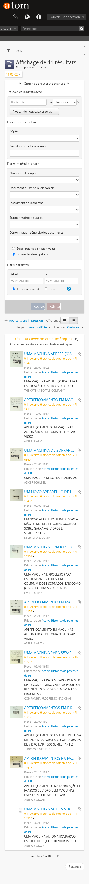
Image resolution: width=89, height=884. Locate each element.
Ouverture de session (65, 17)
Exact (53, 289)
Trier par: (20, 327)
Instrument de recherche (26, 203)
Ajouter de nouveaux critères (32, 111)
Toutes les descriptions (32, 254)
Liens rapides (38, 17)
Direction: (59, 327)
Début (14, 274)
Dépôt (14, 131)
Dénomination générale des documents (36, 232)
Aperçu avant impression (25, 320)
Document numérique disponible (32, 188)
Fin (46, 274)
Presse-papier (15, 17)
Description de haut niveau (28, 146)
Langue (27, 17)
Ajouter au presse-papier (79, 353)
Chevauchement (27, 289)
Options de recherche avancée (44, 83)
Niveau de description (24, 173)
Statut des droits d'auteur (27, 218)
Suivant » (75, 867)
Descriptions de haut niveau (35, 248)
